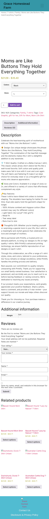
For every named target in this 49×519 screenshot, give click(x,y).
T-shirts (10, 13)
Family (17, 13)
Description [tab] (9, 123)
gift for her (13, 115)
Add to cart (15, 105)
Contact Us (24, 510)
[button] (42, 6)
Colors (6, 85)
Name (4, 366)
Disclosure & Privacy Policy (24, 515)
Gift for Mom (24, 115)
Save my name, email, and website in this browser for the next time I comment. (24, 386)
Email (4, 375)
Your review (7, 353)
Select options (9, 440)
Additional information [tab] (28, 123)
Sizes (6, 93)
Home (3, 13)
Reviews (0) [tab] (9, 127)
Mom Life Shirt (37, 115)
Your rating (6, 346)
